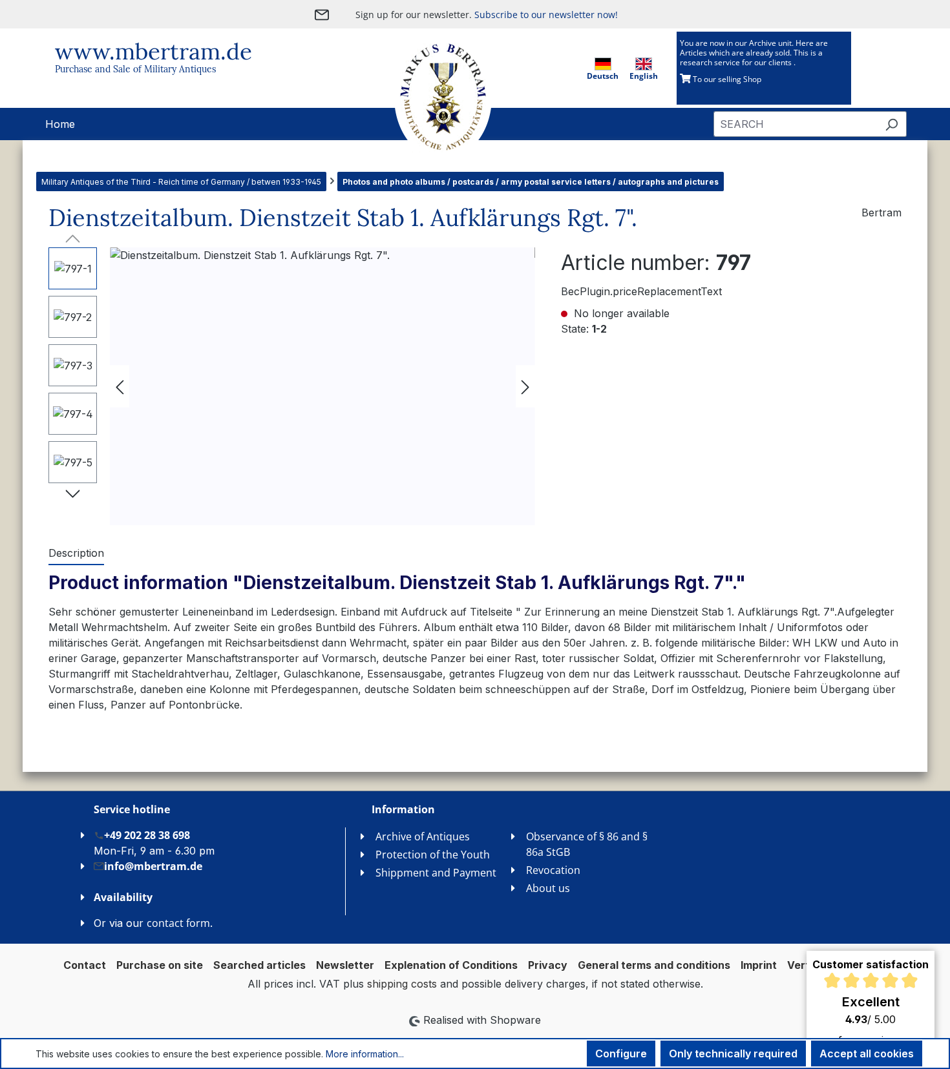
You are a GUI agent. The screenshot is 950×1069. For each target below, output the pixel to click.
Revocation (553, 870)
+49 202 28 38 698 (147, 835)
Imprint (759, 965)
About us (548, 888)
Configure (621, 1053)
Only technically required (733, 1053)
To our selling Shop (726, 79)
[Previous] (119, 387)
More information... (365, 1053)
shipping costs (402, 983)
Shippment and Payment (435, 873)
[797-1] (322, 386)
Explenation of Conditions (451, 965)
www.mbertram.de (153, 51)
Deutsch (602, 75)
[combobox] (795, 124)
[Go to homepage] (429, 97)
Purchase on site (159, 965)
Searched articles (259, 965)
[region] (292, 386)
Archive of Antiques (422, 836)
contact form (178, 923)
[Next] (525, 387)
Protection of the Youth (432, 854)
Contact (84, 965)
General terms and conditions (654, 965)
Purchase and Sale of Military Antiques (135, 69)
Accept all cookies (866, 1053)
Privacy (547, 965)
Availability (123, 897)
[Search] (891, 124)
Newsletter (345, 965)
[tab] (76, 553)
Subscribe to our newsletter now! (546, 14)
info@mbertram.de (153, 866)
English (643, 75)
